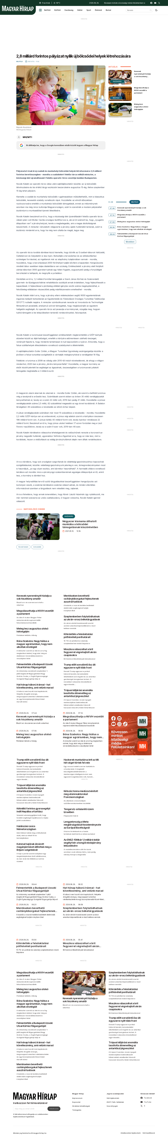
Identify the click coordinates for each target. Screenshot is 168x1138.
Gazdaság (68, 10)
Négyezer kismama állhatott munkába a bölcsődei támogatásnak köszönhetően (80, 524)
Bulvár (108, 10)
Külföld (57, 10)
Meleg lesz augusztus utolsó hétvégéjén (141, 106)
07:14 (112, 215)
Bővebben (130, 242)
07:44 (112, 208)
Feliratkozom (53, 1109)
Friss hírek (46, 3)
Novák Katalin (23, 547)
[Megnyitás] (40, 10)
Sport (88, 10)
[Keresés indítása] (151, 10)
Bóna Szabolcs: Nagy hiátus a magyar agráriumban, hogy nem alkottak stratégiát (134, 228)
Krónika (116, 114)
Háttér (80, 10)
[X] (159, 3)
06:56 (112, 227)
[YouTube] (155, 3)
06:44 (112, 234)
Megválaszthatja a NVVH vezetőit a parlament (141, 90)
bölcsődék (37, 547)
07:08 (112, 222)
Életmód (98, 10)
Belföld (47, 10)
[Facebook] (151, 3)
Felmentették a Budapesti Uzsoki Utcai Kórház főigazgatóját (132, 235)
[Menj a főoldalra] (18, 8)
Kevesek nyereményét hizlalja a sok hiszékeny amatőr (142, 75)
